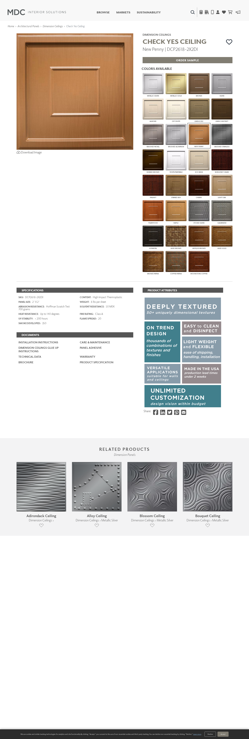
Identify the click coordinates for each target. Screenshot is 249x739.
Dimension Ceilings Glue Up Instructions (38, 349)
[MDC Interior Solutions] (37, 12)
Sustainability (149, 12)
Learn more (197, 734)
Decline (210, 734)
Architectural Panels (28, 26)
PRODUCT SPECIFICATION (96, 362)
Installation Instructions (38, 342)
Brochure (25, 362)
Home (11, 26)
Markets (123, 12)
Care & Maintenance (95, 342)
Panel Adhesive (91, 347)
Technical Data (29, 356)
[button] (229, 42)
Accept (223, 734)
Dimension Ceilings (53, 26)
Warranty (87, 356)
